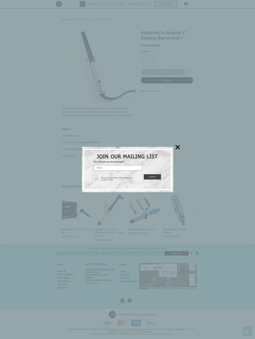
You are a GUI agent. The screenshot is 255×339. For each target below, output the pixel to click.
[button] (177, 147)
